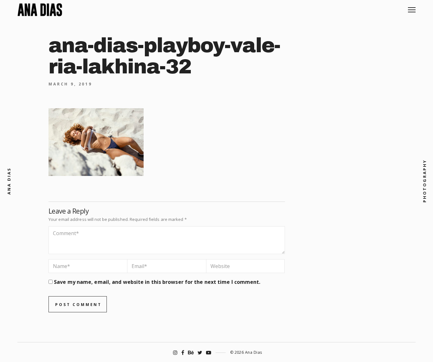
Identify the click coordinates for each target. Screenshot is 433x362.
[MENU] (412, 7)
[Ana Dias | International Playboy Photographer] (39, 9)
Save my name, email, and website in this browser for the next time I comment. (157, 281)
